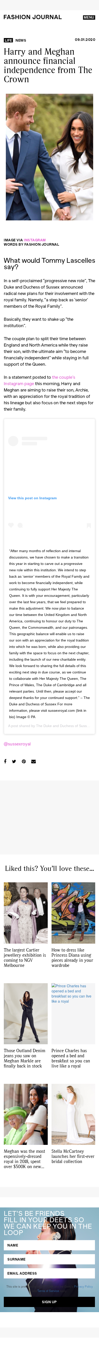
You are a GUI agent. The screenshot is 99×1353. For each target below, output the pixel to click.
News (20, 40)
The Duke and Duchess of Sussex (63, 726)
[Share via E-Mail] (33, 761)
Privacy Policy (83, 1286)
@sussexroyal (18, 743)
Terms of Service (48, 1291)
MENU (89, 17)
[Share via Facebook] (5, 761)
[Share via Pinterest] (24, 761)
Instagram (35, 240)
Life (8, 40)
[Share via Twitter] (14, 761)
